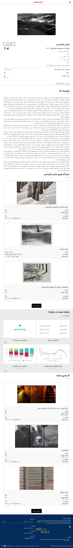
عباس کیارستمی (62, 44)
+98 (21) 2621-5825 (28, 528)
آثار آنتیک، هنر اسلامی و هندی (13, 254)
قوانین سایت (25, 546)
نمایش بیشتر (36, 511)
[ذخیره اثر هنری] (5, 48)
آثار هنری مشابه (60, 83)
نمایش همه (36, 306)
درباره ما (37, 546)
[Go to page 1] (5, 342)
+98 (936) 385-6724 (28, 533)
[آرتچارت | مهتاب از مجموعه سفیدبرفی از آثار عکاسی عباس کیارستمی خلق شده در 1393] (36, 24)
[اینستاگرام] (2, 546)
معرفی (67, 83)
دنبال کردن (9, 44)
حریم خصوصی (18, 546)
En (4, 2)
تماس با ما (32, 546)
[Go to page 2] (4, 342)
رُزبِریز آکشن (15, 256)
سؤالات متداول (10, 546)
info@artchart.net (28, 538)
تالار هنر (57, 546)
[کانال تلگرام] (5, 546)
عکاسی (67, 54)
